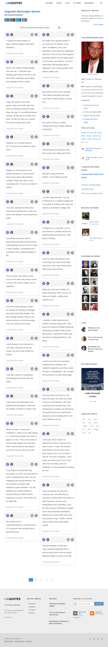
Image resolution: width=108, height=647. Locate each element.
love (91, 133)
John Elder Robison (96, 238)
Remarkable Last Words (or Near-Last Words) (95, 349)
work (97, 426)
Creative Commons (92, 74)
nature (95, 419)
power (96, 422)
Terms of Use (8, 641)
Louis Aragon (99, 24)
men (84, 432)
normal (94, 136)
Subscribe (99, 604)
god (99, 136)
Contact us (8, 617)
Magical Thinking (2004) (92, 115)
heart (89, 429)
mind (91, 426)
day (90, 432)
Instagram (32, 607)
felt (99, 139)
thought (96, 429)
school (95, 139)
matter (83, 139)
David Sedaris (94, 222)
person (99, 133)
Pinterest (31, 613)
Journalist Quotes (87, 189)
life (88, 133)
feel (95, 133)
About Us (29, 641)
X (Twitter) (32, 610)
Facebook (32, 604)
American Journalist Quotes (91, 185)
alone (83, 136)
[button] (101, 2)
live (86, 142)
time (84, 422)
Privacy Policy (19, 641)
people (83, 133)
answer (88, 136)
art (83, 429)
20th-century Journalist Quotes (92, 193)
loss (82, 142)
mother (89, 139)
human (85, 426)
